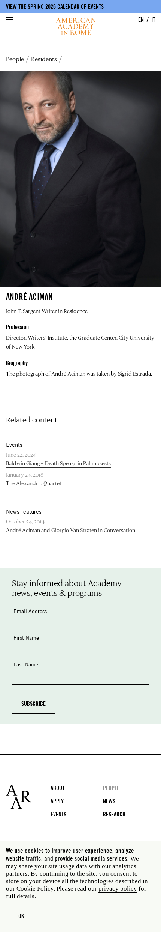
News (109, 801)
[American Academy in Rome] (28, 797)
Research (114, 814)
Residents (44, 59)
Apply (57, 801)
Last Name (25, 664)
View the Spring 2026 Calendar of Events (55, 6)
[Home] (76, 26)
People (15, 59)
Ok (21, 916)
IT (153, 19)
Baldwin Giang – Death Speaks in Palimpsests (58, 463)
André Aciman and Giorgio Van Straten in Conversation (70, 530)
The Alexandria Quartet (33, 483)
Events (58, 814)
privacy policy (117, 888)
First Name (26, 637)
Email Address (30, 611)
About (57, 788)
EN (141, 19)
